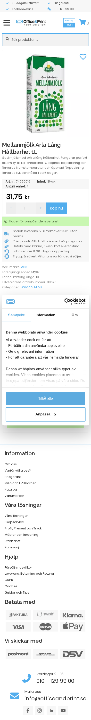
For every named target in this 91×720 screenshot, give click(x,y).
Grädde (26, 287)
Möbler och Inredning (21, 535)
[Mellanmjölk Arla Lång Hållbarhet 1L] (45, 93)
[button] (83, 56)
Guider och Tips (17, 592)
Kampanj (12, 547)
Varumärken (14, 496)
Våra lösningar (16, 516)
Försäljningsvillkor (18, 567)
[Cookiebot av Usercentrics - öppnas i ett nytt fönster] (64, 301)
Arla (24, 267)
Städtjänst (12, 541)
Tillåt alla (45, 398)
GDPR (9, 580)
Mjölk (38, 287)
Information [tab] (45, 315)
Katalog (11, 489)
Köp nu (56, 208)
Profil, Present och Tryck (23, 528)
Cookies (11, 586)
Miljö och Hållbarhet (20, 483)
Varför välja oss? (18, 470)
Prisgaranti (13, 477)
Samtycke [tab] (16, 315)
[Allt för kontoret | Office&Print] (31, 22)
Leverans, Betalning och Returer (29, 573)
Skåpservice (14, 522)
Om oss (11, 464)
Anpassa (42, 414)
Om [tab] (75, 315)
